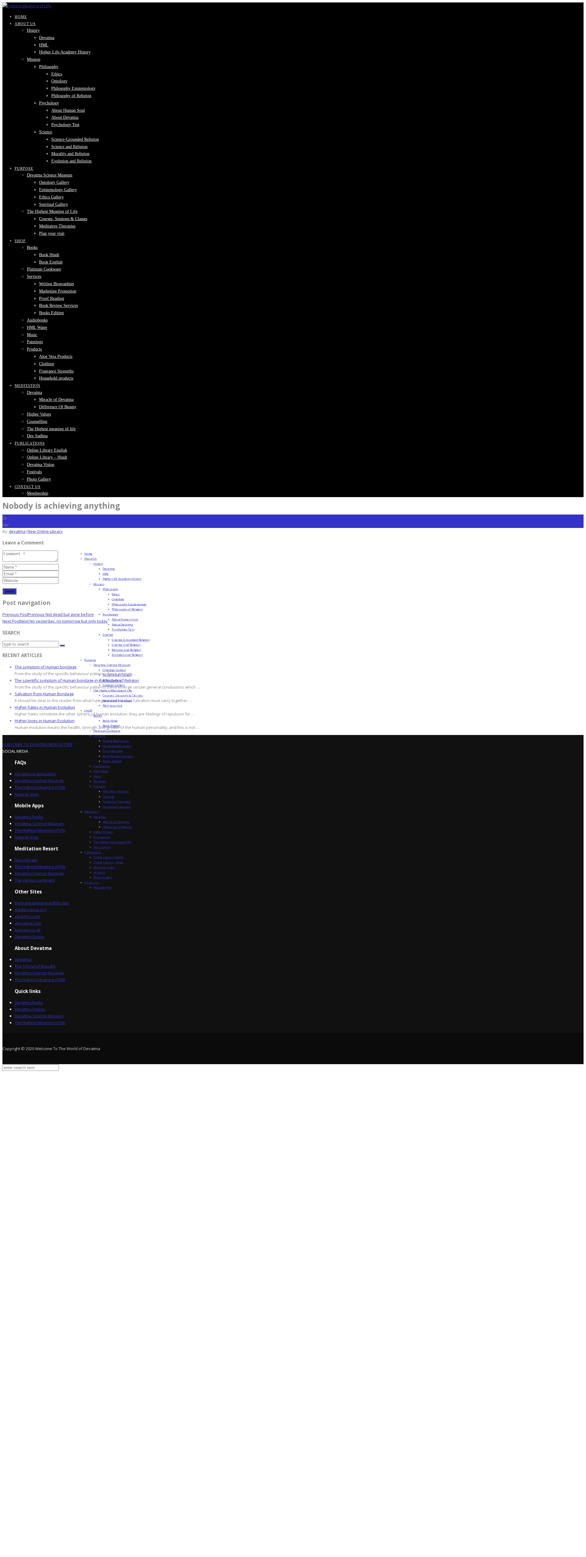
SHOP (20, 241)
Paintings (35, 342)
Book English (51, 262)
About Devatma (64, 117)
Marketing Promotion (57, 291)
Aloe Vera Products (55, 356)
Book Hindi (49, 255)
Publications (30, 443)
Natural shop (27, 794)
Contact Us (28, 487)
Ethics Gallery (51, 197)
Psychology (49, 103)
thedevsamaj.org (30, 909)
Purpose (24, 168)
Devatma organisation (35, 774)
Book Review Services (58, 305)
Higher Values (39, 414)
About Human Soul (68, 110)
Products (34, 349)
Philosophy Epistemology (73, 88)
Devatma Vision (40, 464)
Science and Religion (69, 146)
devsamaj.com (28, 923)
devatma (17, 531)
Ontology (59, 81)
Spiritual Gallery (53, 204)
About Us (25, 24)
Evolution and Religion (71, 161)
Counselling (37, 421)
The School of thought (35, 966)
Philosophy (48, 66)
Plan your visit (51, 233)
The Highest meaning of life (51, 429)
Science (45, 132)
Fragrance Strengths (56, 371)
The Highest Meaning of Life (52, 211)
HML (44, 45)
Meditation (27, 386)
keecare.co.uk (28, 930)
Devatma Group (29, 936)
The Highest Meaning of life (40, 787)
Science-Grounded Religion (75, 139)
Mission (33, 59)
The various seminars (35, 880)
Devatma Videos (30, 1009)
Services (34, 276)
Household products (56, 378)
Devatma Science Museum (49, 175)
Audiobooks (37, 320)
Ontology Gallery (54, 182)
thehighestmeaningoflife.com (42, 903)
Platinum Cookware (44, 269)
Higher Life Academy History (65, 52)
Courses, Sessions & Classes (63, 218)
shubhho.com (27, 916)
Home (21, 17)
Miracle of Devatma (56, 399)
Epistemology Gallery (58, 189)
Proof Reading (51, 298)
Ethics (56, 74)
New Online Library (45, 531)
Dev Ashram (26, 860)
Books (32, 247)
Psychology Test (65, 124)
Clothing (46, 364)
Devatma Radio (29, 817)
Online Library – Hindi (47, 457)
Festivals (34, 472)
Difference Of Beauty (57, 407)
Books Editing (51, 313)
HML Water (37, 327)
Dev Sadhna (37, 436)
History (33, 30)
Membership (37, 493)
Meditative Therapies (57, 226)
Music (32, 335)
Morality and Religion (70, 153)
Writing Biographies (56, 284)
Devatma (46, 37)
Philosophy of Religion (71, 95)
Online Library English (47, 450)
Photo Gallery (39, 479)
